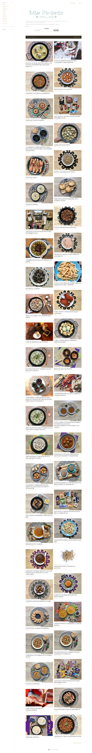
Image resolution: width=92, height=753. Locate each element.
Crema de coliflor (32, 737)
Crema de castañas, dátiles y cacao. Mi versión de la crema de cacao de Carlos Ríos (39, 572)
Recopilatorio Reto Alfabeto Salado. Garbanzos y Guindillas (67, 653)
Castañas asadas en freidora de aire (38, 601)
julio (4, 11)
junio (4, 13)
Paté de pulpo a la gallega (63, 89)
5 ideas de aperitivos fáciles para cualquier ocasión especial (65, 61)
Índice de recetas (38, 24)
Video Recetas (51, 24)
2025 (3, 4)
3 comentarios (56, 343)
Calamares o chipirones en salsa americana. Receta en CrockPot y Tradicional (37, 486)
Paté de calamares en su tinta (64, 172)
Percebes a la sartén (33, 289)
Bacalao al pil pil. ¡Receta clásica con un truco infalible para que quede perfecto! (39, 64)
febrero (5, 20)
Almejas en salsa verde (62, 145)
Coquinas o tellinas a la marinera (38, 93)
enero (4, 21)
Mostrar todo (77, 37)
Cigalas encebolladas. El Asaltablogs (67, 709)
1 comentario (56, 119)
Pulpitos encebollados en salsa (65, 227)
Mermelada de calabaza (34, 544)
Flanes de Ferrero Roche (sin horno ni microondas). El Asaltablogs (67, 483)
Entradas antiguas (77, 743)
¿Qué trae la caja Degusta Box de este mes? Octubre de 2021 (67, 512)
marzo (4, 18)
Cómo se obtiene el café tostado (37, 342)
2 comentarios (56, 229)
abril (4, 16)
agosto (5, 9)
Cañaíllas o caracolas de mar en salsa (67, 736)
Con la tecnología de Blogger (54, 749)
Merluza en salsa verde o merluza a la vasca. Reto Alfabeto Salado (39, 428)
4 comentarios (28, 431)
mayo (4, 14)
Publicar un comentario (57, 146)
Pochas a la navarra (33, 684)
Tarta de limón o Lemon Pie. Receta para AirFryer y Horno (38, 457)
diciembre (5, 6)
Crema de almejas (32, 204)
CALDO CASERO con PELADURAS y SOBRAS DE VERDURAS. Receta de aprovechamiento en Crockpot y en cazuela (67, 424)
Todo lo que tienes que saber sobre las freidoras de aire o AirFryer (67, 284)
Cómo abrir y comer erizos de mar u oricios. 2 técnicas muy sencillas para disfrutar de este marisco (39, 399)
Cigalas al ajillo (31, 177)
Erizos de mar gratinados (63, 369)
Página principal (29, 24)
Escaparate (45, 24)
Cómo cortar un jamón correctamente (34, 709)
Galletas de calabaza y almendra (37, 628)
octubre (5, 8)
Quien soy (57, 24)
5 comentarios (56, 711)
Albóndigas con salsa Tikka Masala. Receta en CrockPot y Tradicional (66, 455)
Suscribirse (73, 3)
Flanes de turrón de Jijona (35, 120)
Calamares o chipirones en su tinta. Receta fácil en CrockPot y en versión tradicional (39, 148)
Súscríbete (47, 28)
